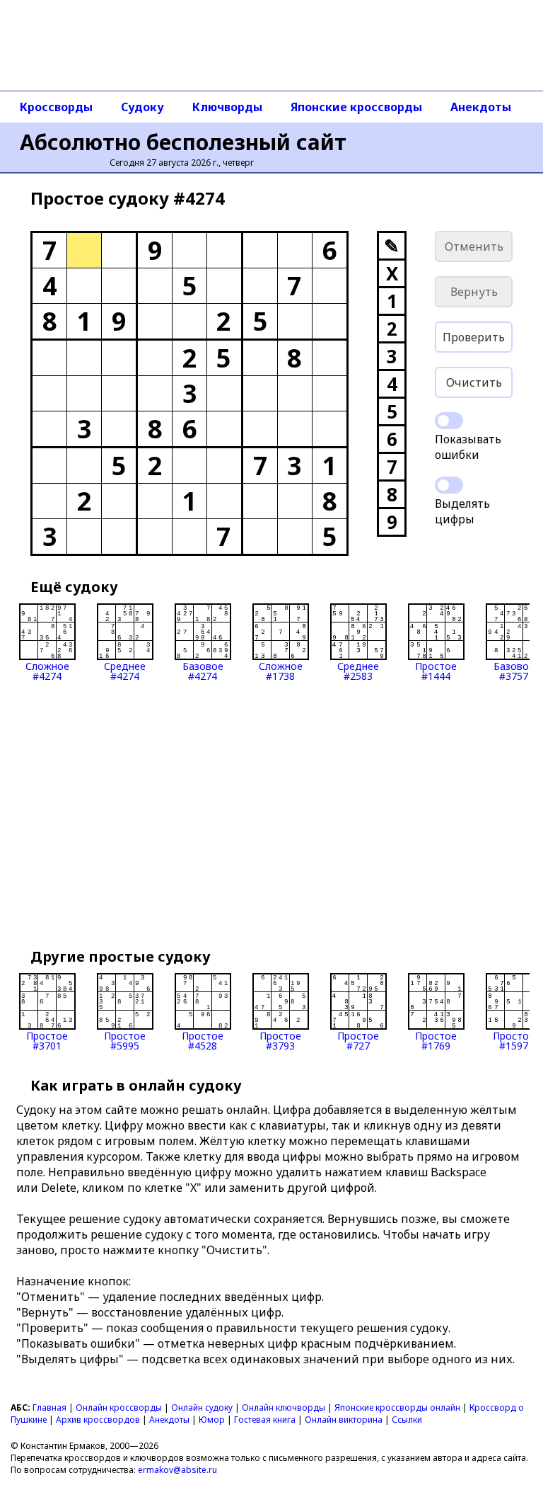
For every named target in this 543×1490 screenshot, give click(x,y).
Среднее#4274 (125, 670)
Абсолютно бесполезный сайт (183, 142)
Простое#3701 (47, 1040)
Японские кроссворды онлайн (397, 1407)
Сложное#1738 (281, 670)
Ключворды (227, 107)
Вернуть (474, 292)
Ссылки (407, 1420)
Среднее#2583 (358, 670)
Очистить (474, 382)
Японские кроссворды (356, 107)
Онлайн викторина (344, 1420)
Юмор (212, 1420)
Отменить (474, 246)
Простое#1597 (514, 1040)
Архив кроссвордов (98, 1420)
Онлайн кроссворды (119, 1407)
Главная (49, 1407)
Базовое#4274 (202, 670)
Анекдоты (480, 107)
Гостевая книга (265, 1420)
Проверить (474, 337)
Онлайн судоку (202, 1407)
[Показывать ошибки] (449, 420)
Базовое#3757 (514, 670)
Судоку (142, 107)
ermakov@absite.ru (177, 1470)
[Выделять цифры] (449, 485)
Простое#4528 (202, 1040)
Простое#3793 (280, 1040)
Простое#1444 (436, 670)
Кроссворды (56, 107)
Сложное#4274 (47, 670)
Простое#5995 (125, 1040)
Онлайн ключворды (283, 1407)
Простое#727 (358, 1040)
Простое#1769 (436, 1040)
